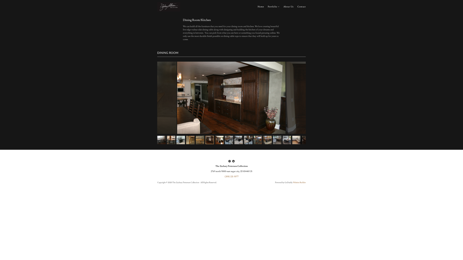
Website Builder (299, 182)
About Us (288, 6)
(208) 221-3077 (231, 176)
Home (261, 6)
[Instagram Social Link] (230, 161)
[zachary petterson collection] (168, 6)
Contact (301, 6)
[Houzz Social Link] (233, 161)
